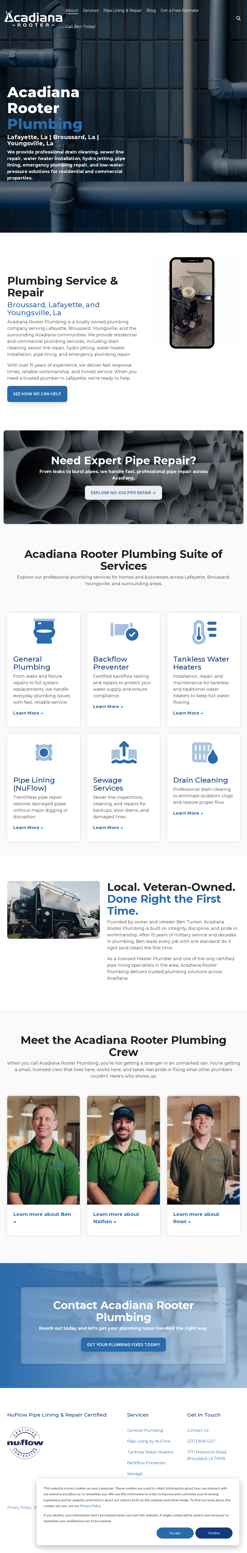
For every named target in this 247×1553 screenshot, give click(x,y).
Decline (214, 1533)
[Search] (238, 19)
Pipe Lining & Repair (122, 10)
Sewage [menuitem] (135, 1473)
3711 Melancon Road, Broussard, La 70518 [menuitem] (207, 1455)
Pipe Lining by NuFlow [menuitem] (149, 1441)
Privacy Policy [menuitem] (19, 1507)
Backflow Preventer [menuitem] (146, 1463)
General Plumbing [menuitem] (145, 1430)
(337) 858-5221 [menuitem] (201, 1441)
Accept (175, 1533)
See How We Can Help (37, 393)
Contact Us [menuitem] (197, 1430)
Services (91, 10)
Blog (151, 10)
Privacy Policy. (90, 1506)
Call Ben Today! (81, 26)
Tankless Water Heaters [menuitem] (150, 1452)
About (72, 10)
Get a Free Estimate (180, 10)
